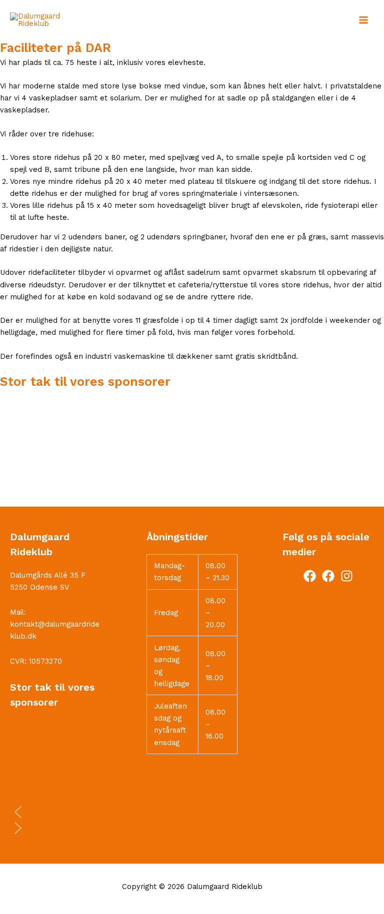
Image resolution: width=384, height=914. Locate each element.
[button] (192, 482)
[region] (192, 448)
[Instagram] (346, 576)
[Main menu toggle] (363, 19)
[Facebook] (310, 576)
